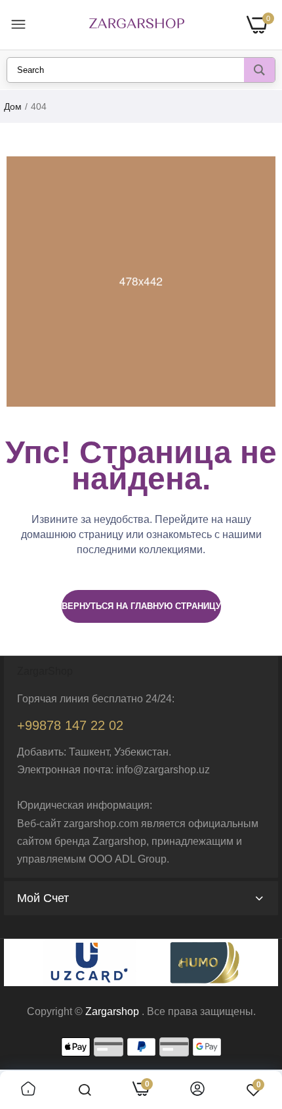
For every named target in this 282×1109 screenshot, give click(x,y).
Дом (13, 106)
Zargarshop (112, 1011)
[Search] (259, 70)
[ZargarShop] (136, 25)
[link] (28, 1090)
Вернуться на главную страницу (141, 606)
